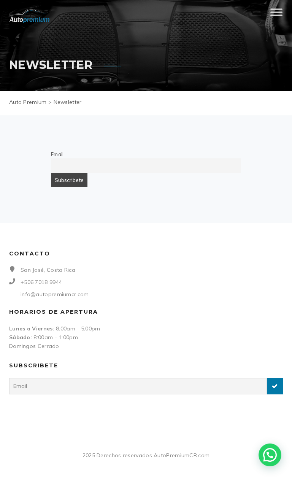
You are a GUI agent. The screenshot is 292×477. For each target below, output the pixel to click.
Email (57, 154)
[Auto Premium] (30, 16)
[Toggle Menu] (276, 15)
